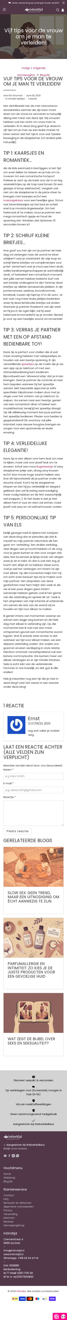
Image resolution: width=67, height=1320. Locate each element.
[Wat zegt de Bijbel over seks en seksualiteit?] (33, 1013)
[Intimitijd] (33, 10)
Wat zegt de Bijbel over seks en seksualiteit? (31, 1041)
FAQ (6, 1199)
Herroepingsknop (14, 1225)
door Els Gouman (13, 95)
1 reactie (32, 98)
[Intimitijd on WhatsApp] (17, 1156)
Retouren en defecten (17, 1203)
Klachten (9, 1218)
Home (7, 1174)
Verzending (11, 1214)
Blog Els (45, 75)
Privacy (8, 1210)
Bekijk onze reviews (15, 1148)
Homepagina (26, 75)
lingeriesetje (45, 466)
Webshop (9, 1177)
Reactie (9, 797)
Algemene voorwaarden (19, 1206)
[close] (63, 3)
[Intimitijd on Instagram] (13, 1156)
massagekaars (13, 200)
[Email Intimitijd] (5, 1156)
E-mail (8, 783)
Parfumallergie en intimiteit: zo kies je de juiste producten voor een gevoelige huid (31, 970)
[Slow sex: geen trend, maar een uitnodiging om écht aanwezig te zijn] (33, 867)
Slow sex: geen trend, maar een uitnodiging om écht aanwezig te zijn (33, 897)
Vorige (25, 68)
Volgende (39, 68)
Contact (9, 1195)
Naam (8, 769)
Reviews (8, 1221)
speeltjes (27, 364)
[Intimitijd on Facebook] (9, 1156)
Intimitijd (21, 1291)
